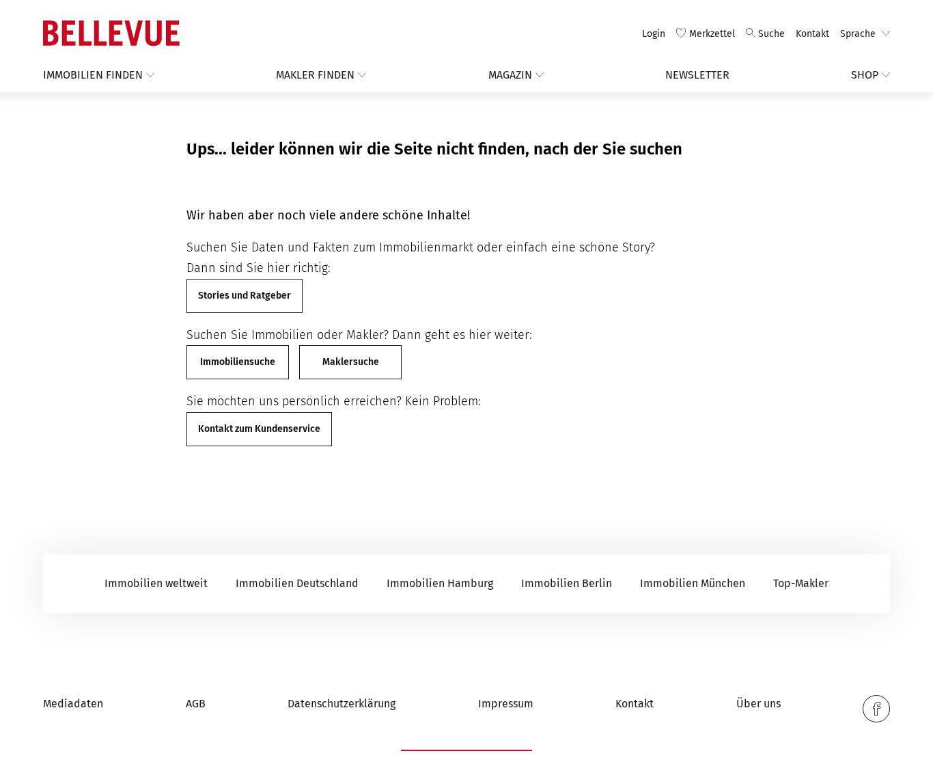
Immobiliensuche (237, 362)
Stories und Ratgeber (244, 295)
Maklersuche (350, 362)
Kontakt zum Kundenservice (259, 429)
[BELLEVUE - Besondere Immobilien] (111, 33)
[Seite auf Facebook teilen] (876, 708)
